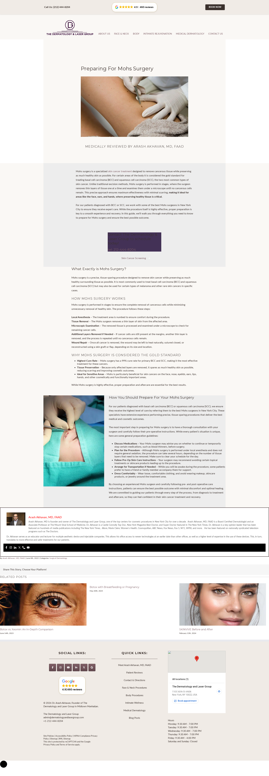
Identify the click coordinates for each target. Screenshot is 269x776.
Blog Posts (134, 718)
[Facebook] (6, 547)
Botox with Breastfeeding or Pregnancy (114, 587)
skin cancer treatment (120, 171)
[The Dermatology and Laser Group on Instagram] (60, 667)
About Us (104, 34)
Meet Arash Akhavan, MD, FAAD (134, 665)
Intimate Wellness (134, 703)
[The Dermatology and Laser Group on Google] (91, 667)
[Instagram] (10, 547)
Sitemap (53, 739)
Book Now (215, 7)
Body (136, 34)
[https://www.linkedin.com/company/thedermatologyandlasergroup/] (76, 667)
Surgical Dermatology (58, 558)
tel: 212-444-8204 (122, 250)
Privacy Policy (49, 745)
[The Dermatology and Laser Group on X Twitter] (83, 667)
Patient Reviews (134, 673)
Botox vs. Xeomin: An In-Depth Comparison (26, 629)
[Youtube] (28, 547)
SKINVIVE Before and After (196, 629)
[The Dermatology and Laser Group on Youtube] (68, 667)
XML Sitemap (65, 739)
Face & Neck (121, 34)
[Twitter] (19, 547)
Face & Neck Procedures (134, 688)
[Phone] (23, 547)
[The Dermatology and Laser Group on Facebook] (52, 667)
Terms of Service (67, 745)
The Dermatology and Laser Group (70, 27)
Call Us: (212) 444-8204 (57, 7)
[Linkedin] (15, 547)
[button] (72, 685)
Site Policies (48, 736)
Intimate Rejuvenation (157, 34)
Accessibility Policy (63, 736)
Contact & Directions (134, 680)
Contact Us (215, 34)
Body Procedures (134, 695)
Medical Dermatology (190, 34)
